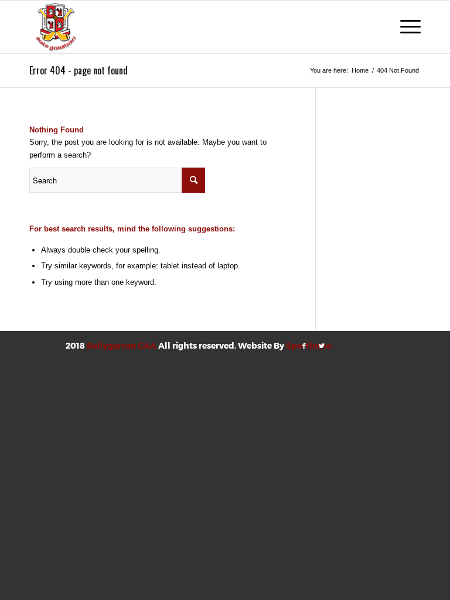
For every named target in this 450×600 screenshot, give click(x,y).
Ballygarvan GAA (121, 345)
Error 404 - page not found (78, 70)
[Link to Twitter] (321, 345)
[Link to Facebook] (304, 345)
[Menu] (404, 27)
